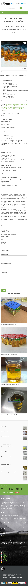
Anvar (19, 105)
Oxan (6, 107)
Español (4, 553)
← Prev (21, 68)
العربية (4, 550)
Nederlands (5, 556)
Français (4, 554)
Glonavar (3, 107)
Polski (4, 557)
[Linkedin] (9, 488)
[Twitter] (2, 488)
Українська (5, 562)
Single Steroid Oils (11, 29)
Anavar (9, 105)
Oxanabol (9, 107)
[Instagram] (17, 488)
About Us (14, 577)
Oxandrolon (8, 108)
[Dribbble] (22, 488)
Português (5, 558)
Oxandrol (22, 107)
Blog (10, 577)
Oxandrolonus (14, 108)
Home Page (5, 577)
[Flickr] (5, 488)
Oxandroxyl (19, 108)
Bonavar (22, 105)
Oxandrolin (3, 108)
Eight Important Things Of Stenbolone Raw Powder (11, 515)
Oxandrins (18, 107)
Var (1, 110)
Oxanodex (24, 108)
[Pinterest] (14, 488)
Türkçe (4, 561)
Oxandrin (13, 107)
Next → (25, 68)
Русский (4, 559)
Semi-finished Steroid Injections (12, 104)
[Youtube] (12, 488)
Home (12, 26)
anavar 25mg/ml (14, 105)
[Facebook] (7, 488)
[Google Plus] (19, 488)
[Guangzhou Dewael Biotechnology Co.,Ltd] (3, 568)
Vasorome (5, 110)
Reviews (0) (3, 100)
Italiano (4, 555)
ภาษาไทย (5, 560)
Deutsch (4, 551)
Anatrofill (5, 105)
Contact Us (19, 577)
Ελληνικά (5, 552)
